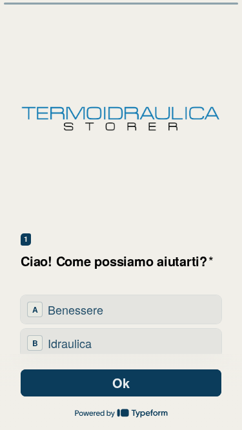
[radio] (121, 309)
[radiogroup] (121, 326)
